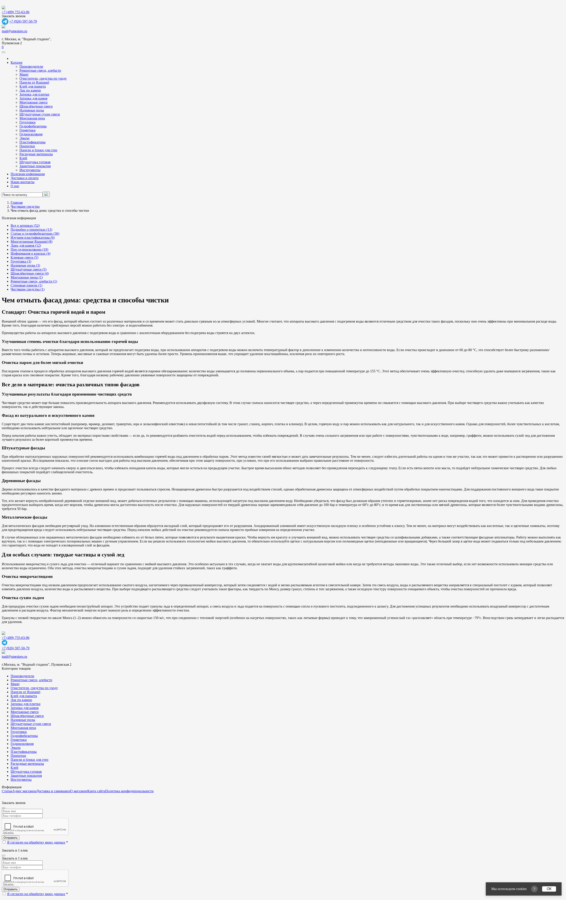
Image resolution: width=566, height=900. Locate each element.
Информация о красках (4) (30, 253)
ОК (549, 889)
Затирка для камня (33, 98)
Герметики (27, 130)
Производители (31, 66)
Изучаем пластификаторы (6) (33, 237)
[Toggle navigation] (3, 52)
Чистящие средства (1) (27, 289)
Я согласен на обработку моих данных (36, 842)
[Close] (3, 808)
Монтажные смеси (33, 102)
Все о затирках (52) (25, 225)
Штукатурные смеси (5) (28, 269)
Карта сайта (96, 791)
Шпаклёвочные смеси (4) (30, 273)
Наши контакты (22, 182)
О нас (15, 186)
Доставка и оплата (24, 178)
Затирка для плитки (34, 94)
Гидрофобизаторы (33, 126)
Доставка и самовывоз (53, 791)
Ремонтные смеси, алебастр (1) (34, 281)
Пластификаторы (32, 142)
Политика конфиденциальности (129, 791)
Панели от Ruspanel (34, 82)
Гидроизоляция (30, 134)
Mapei (23, 74)
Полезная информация (28, 174)
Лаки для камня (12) (26, 245)
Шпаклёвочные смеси (36, 106)
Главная (17, 202)
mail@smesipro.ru (14, 31)
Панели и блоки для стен (38, 150)
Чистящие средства (25, 206)
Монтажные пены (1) (27, 277)
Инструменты (29, 170)
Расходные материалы (36, 154)
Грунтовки (27, 122)
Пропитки (27, 146)
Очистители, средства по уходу (43, 78)
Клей (23, 158)
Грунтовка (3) (21, 261)
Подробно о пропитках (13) (31, 229)
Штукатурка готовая (34, 162)
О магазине (78, 791)
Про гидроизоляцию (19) (29, 249)
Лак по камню (30, 90)
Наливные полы (31, 110)
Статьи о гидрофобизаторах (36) (35, 233)
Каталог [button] (17, 62)
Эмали (24, 138)
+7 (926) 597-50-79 (23, 21)
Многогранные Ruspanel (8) (31, 241)
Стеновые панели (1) (26, 285)
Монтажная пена (32, 118)
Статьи (7, 791)
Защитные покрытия (35, 166)
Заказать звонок (14, 16)
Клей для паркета (32, 86)
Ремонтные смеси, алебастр (40, 70)
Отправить (11, 837)
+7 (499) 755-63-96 (15, 12)
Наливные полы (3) (25, 265)
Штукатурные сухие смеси (39, 114)
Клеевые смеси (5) (24, 257)
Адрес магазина (24, 791)
